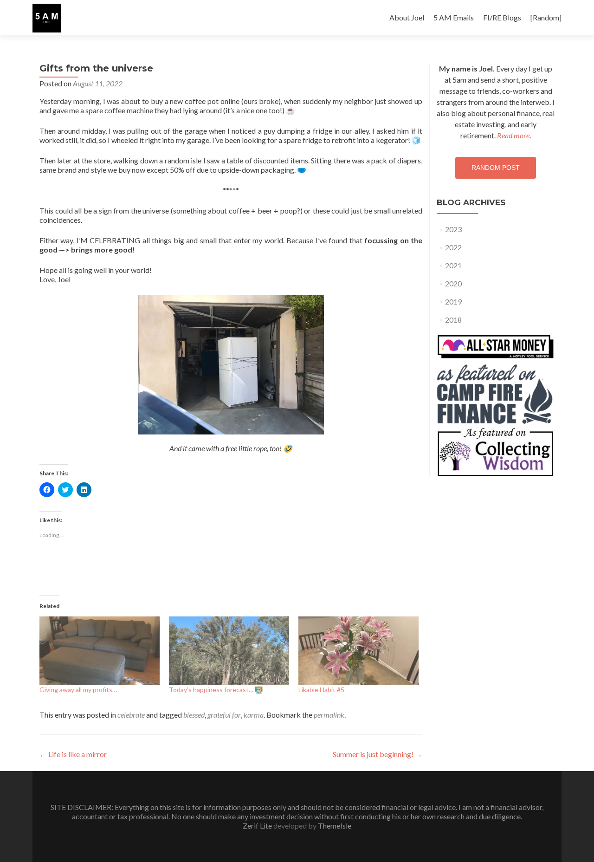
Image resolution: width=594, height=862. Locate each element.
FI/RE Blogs (502, 17)
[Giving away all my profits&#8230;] (99, 650)
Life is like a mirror (73, 754)
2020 (453, 283)
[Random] (546, 17)
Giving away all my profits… (78, 689)
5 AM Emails (453, 17)
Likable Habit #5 (321, 689)
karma (254, 714)
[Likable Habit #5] (358, 650)
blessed (194, 714)
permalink (329, 714)
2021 (453, 265)
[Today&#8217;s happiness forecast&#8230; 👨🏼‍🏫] (229, 650)
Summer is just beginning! (377, 754)
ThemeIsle (334, 825)
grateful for (224, 714)
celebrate (131, 714)
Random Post (495, 167)
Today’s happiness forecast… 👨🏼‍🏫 (216, 689)
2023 (453, 229)
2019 (453, 301)
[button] (46, 18)
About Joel (406, 17)
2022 (453, 247)
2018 (453, 319)
